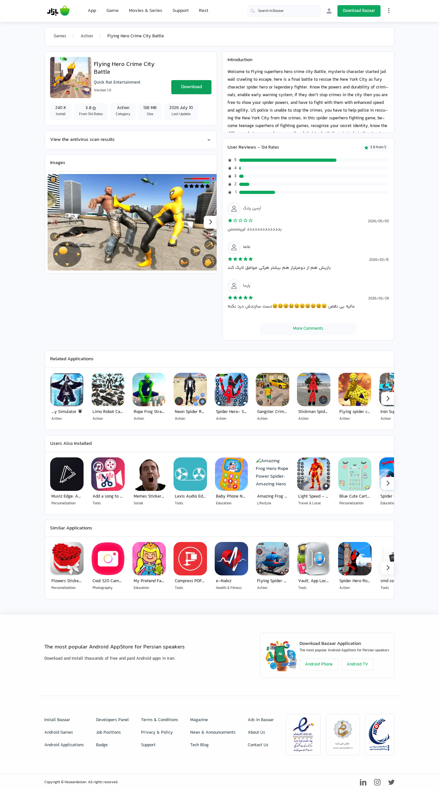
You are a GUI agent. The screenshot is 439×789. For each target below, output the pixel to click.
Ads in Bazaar (261, 720)
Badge (102, 745)
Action (87, 36)
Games (60, 36)
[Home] (58, 11)
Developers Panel (112, 720)
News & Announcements (213, 732)
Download (191, 87)
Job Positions (108, 732)
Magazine (199, 720)
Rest (203, 11)
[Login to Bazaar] (329, 11)
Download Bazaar (359, 10)
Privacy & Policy (157, 732)
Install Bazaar (57, 720)
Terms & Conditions (159, 720)
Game (112, 11)
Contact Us (258, 745)
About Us (256, 732)
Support (181, 11)
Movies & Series (145, 11)
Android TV (357, 664)
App (92, 11)
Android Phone (319, 664)
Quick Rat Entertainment (117, 82)
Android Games (58, 732)
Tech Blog (199, 745)
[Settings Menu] (389, 10)
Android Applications (64, 745)
